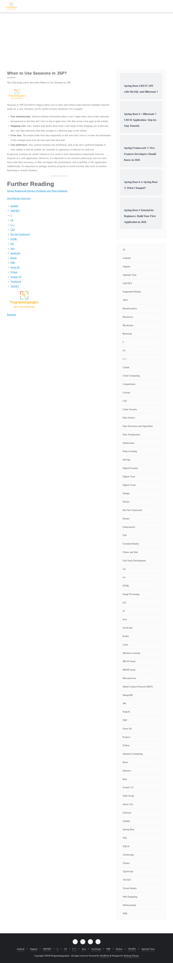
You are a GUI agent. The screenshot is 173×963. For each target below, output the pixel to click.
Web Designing (130, 897)
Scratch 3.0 (15, 277)
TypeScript (15, 281)
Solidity (126, 821)
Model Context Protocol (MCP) (138, 686)
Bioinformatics (130, 308)
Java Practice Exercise (18, 198)
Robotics (127, 770)
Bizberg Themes (131, 955)
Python (13, 272)
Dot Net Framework (20, 234)
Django (126, 493)
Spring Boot (128, 829)
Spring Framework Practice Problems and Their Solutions (37, 190)
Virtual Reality (130, 888)
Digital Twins (129, 485)
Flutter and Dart (130, 552)
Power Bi (14, 267)
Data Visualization (131, 434)
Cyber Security (130, 409)
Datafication (128, 443)
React (125, 762)
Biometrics (128, 317)
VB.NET (14, 286)
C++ (12, 225)
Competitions (129, 384)
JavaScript (15, 253)
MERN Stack (129, 670)
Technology (128, 854)
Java (12, 248)
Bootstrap (127, 333)
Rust (125, 779)
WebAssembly (129, 905)
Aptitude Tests (129, 275)
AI (124, 249)
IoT (12, 243)
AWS (125, 300)
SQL (125, 838)
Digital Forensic (130, 468)
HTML (13, 239)
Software (127, 812)
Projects (126, 737)
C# (11, 220)
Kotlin (13, 258)
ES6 (125, 535)
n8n (124, 703)
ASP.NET (15, 210)
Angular (14, 206)
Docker (126, 501)
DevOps (126, 459)
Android (127, 258)
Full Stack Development (134, 560)
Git (124, 569)
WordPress (104, 955)
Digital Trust (129, 476)
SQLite (126, 846)
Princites (11, 314)
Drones (126, 518)
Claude (126, 367)
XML (125, 913)
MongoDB (128, 695)
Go (124, 577)
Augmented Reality (132, 291)
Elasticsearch (129, 527)
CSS (12, 229)
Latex (125, 644)
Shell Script (128, 796)
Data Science (129, 417)
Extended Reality (131, 543)
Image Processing (131, 594)
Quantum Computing (133, 754)
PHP (12, 262)
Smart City (128, 804)
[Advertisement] (86, 39)
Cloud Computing (131, 375)
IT (124, 611)
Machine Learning (131, 653)
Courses (126, 392)
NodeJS (126, 712)
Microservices (129, 678)
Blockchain (128, 325)
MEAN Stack (129, 661)
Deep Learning (130, 451)
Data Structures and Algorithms (138, 426)
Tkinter (126, 863)
